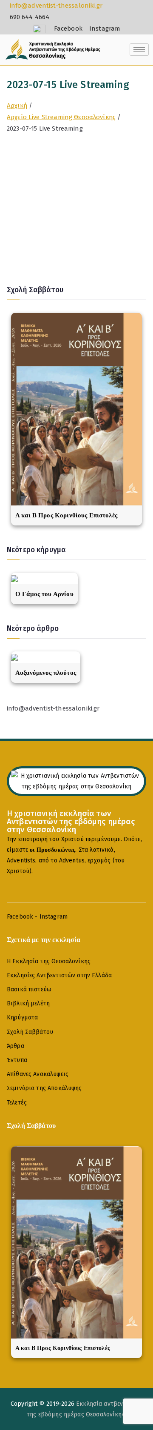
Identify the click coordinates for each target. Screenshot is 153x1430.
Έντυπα (17, 1060)
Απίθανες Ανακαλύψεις (37, 1074)
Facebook (20, 916)
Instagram (54, 916)
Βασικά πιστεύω (29, 989)
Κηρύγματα (22, 1017)
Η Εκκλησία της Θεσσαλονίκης (49, 961)
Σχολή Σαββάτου (30, 1032)
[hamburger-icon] (139, 49)
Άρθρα (15, 1046)
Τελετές (17, 1102)
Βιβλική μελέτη (28, 1003)
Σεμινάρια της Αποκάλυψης (44, 1088)
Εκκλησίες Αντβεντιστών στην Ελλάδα (59, 975)
